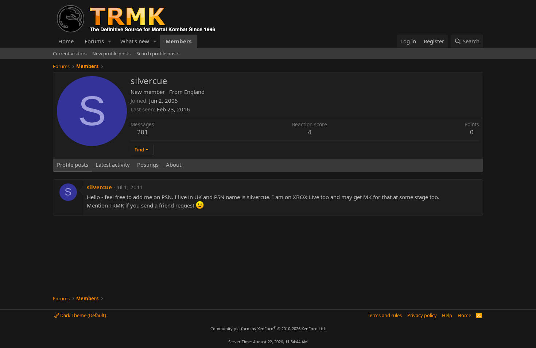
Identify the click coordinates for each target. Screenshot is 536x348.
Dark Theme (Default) (82, 315)
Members (178, 41)
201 (142, 132)
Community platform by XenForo (268, 328)
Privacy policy (422, 315)
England (194, 91)
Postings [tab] (148, 164)
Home (66, 41)
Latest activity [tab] (113, 164)
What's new (134, 41)
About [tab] (173, 164)
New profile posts (111, 53)
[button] (110, 41)
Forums (94, 41)
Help (447, 315)
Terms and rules (385, 315)
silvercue (99, 187)
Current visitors (69, 53)
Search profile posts (157, 53)
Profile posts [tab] (72, 164)
